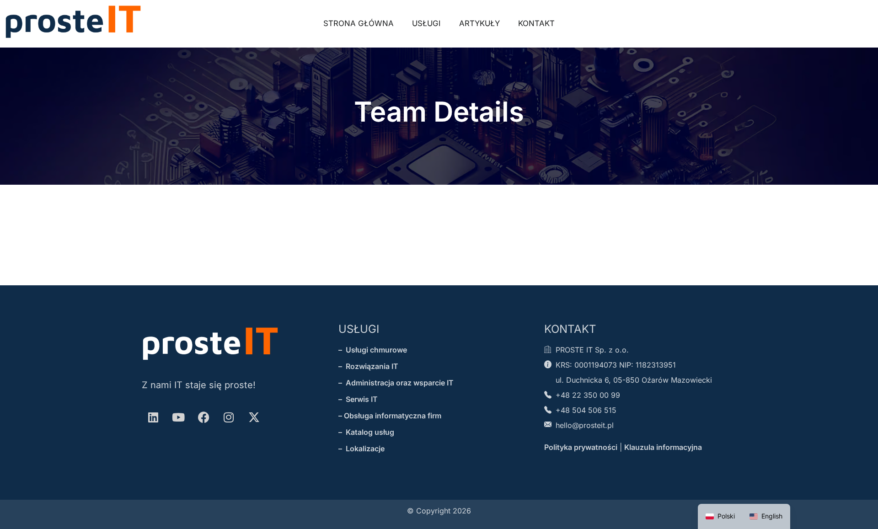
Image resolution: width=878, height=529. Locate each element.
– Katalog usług (366, 432)
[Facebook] (203, 417)
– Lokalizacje (361, 448)
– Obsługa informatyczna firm (389, 415)
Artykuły (479, 23)
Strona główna (358, 23)
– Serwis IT (358, 399)
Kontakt (536, 23)
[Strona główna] (73, 22)
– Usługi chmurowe (372, 349)
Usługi (426, 23)
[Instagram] (228, 417)
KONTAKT (570, 329)
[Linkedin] (153, 417)
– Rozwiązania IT (368, 366)
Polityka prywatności (580, 447)
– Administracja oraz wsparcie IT (396, 382)
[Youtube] (178, 417)
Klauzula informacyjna (663, 447)
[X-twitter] (253, 417)
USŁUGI (358, 329)
